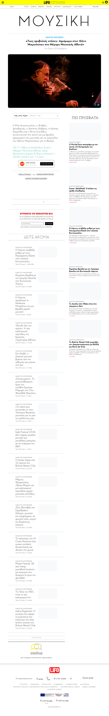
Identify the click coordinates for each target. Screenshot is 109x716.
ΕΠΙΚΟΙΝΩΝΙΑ (34, 684)
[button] (3, 2)
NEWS (12, 7)
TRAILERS (95, 7)
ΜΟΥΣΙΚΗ (57, 7)
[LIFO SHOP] (88, 678)
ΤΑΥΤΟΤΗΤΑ (24, 684)
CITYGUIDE (58, 2)
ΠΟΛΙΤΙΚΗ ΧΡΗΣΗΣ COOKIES (70, 686)
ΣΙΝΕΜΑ (33, 7)
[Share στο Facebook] (95, 104)
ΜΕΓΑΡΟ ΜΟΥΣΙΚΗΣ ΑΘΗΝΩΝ (36, 179)
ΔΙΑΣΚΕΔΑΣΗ (67, 7)
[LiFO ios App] (62, 701)
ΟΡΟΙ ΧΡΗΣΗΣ (24, 227)
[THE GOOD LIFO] (49, 678)
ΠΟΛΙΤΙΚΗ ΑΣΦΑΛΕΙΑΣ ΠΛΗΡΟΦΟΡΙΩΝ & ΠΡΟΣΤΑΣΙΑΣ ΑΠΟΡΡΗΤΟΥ (35, 686)
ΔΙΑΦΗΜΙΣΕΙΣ (58, 684)
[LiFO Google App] (46, 701)
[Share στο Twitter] (98, 104)
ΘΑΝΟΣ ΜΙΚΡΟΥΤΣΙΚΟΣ (45, 174)
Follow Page (46, 164)
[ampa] (39, 678)
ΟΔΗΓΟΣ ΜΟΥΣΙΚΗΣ (54, 37)
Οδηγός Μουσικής (25, 174)
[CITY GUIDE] (60, 678)
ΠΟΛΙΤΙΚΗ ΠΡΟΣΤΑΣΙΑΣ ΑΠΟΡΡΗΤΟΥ (41, 227)
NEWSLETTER (46, 684)
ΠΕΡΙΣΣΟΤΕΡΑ (36, 638)
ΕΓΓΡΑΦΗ (49, 223)
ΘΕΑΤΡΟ (41, 7)
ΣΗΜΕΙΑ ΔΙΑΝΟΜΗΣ (89, 686)
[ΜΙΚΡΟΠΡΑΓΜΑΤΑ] (24, 678)
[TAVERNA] (75, 678)
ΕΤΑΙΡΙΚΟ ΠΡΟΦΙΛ (71, 684)
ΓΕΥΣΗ (26, 7)
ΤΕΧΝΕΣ (49, 7)
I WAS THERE (77, 7)
